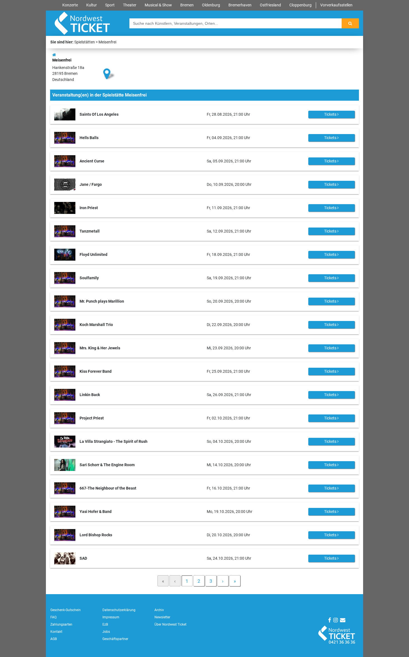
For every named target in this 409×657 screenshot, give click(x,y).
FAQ (53, 617)
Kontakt (56, 632)
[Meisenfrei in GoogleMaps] (109, 64)
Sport (110, 5)
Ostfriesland (270, 5)
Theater (129, 5)
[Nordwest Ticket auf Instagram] (335, 620)
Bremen (187, 5)
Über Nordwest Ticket (170, 624)
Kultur (91, 5)
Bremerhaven (240, 5)
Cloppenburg (300, 5)
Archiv (159, 610)
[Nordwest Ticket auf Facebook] (329, 620)
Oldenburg (211, 5)
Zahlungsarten (61, 624)
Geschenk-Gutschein (65, 610)
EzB (105, 624)
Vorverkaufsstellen (336, 5)
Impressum (110, 617)
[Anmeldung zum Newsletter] (342, 620)
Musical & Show (158, 5)
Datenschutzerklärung (118, 610)
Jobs (106, 632)
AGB (53, 639)
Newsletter (162, 617)
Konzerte (70, 5)
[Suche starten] (350, 23)
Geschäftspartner (115, 639)
